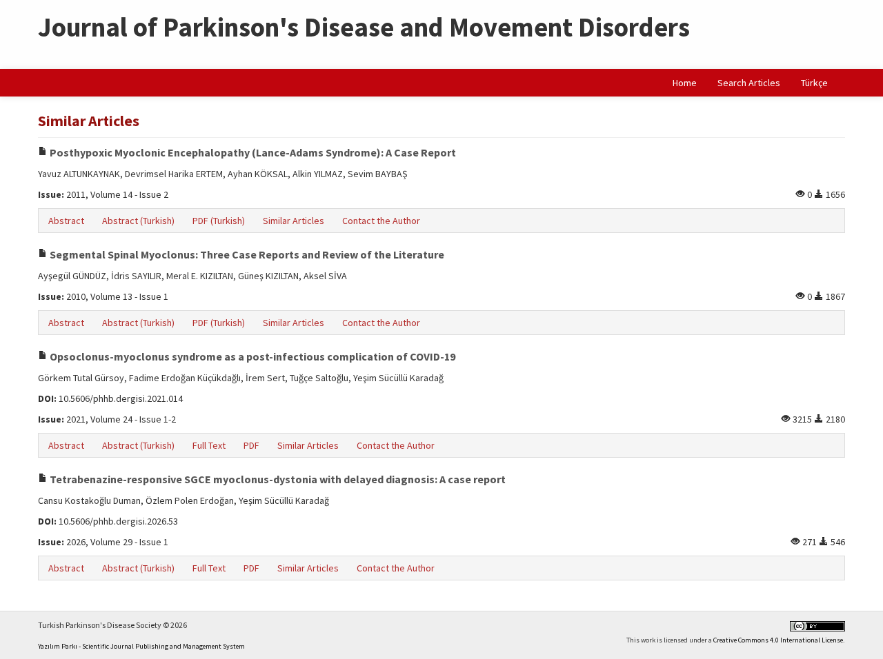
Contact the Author (381, 220)
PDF (251, 445)
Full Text (209, 445)
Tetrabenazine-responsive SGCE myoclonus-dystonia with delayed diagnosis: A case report (277, 479)
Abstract (66, 220)
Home (685, 83)
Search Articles (748, 83)
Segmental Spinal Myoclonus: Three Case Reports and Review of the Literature (246, 254)
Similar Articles (293, 220)
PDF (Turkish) (218, 220)
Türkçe (814, 83)
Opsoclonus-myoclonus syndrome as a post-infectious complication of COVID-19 (251, 356)
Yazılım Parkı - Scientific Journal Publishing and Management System (141, 646)
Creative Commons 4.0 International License (778, 640)
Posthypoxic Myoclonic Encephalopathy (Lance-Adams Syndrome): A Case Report (252, 152)
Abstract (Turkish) (138, 220)
